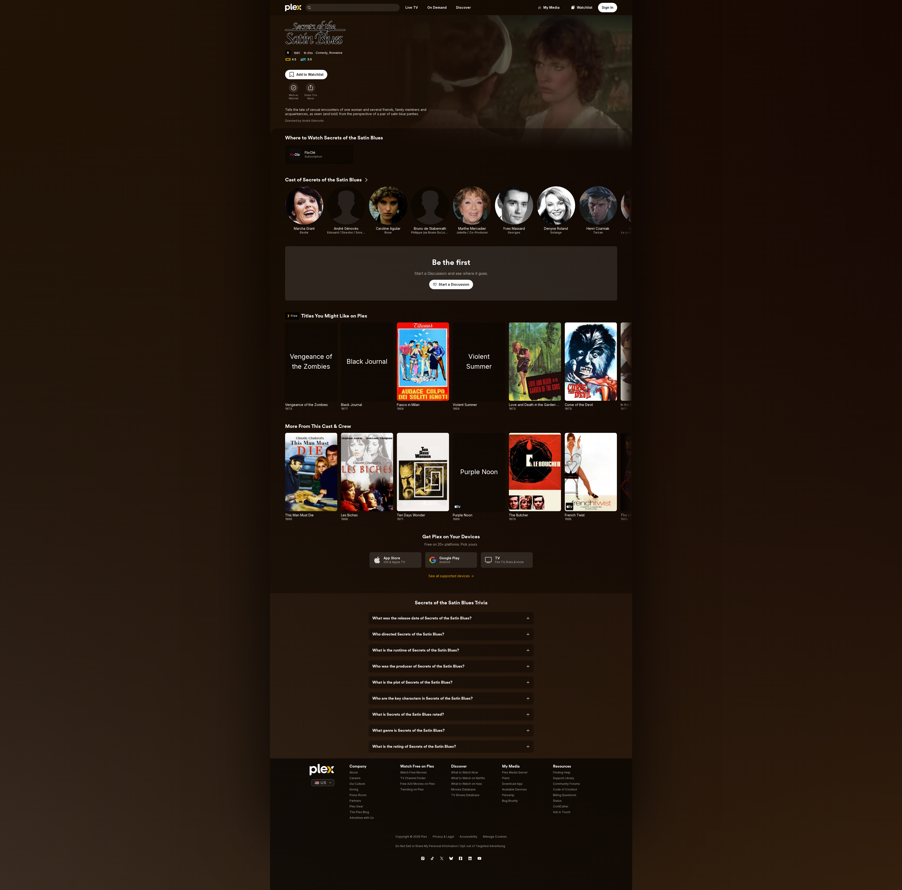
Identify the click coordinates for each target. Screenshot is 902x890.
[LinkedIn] (470, 858)
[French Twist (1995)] (591, 477)
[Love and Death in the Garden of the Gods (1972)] (535, 366)
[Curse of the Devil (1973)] (591, 366)
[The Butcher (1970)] (535, 477)
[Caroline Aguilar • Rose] (388, 210)
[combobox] (356, 7)
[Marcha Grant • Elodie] (304, 210)
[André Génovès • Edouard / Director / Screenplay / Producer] (346, 210)
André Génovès (313, 120)
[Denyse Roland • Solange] (556, 210)
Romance (335, 52)
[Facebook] (460, 858)
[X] (441, 858)
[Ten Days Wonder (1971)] (423, 477)
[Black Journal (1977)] (367, 366)
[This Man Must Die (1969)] (311, 477)
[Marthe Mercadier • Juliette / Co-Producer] (472, 210)
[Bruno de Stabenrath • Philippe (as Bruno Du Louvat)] (430, 210)
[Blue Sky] (451, 858)
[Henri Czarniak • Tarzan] (598, 210)
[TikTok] (432, 858)
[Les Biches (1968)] (367, 477)
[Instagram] (423, 858)
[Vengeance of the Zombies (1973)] (311, 366)
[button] (310, 91)
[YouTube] (479, 858)
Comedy (322, 52)
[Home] (293, 7)
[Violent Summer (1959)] (479, 366)
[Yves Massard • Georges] (514, 210)
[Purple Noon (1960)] (479, 477)
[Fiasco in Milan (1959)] (423, 366)
